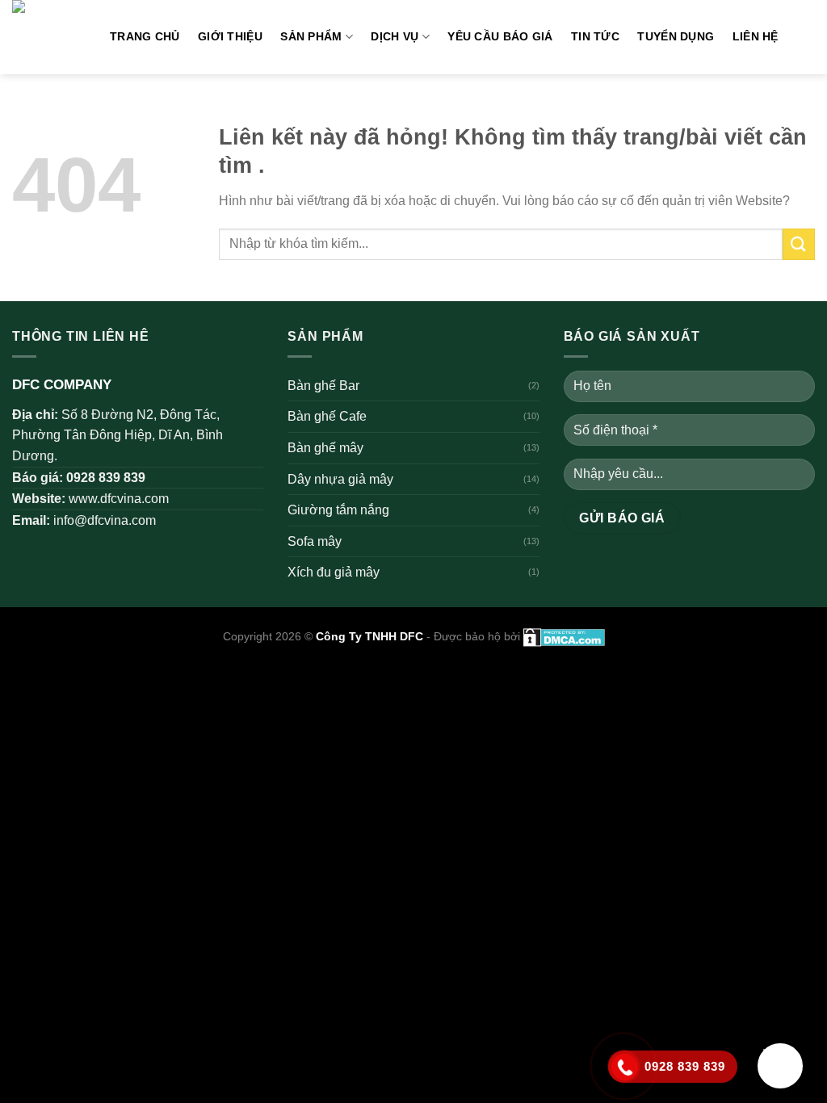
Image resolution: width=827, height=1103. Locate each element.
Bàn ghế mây (325, 448)
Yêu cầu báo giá (499, 36)
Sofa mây (315, 541)
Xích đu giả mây (334, 572)
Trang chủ (145, 36)
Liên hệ (756, 36)
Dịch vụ (394, 36)
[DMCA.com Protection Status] (562, 636)
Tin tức (595, 36)
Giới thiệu (230, 36)
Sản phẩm (311, 36)
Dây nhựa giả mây (340, 479)
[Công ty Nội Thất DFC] (49, 37)
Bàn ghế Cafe (327, 416)
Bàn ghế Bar (323, 385)
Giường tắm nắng (338, 510)
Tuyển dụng (675, 36)
